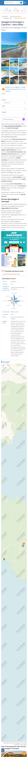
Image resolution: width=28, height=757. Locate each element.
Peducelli (21, 349)
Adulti (3, 106)
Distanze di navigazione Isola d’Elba (11, 274)
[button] (24, 544)
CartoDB (24, 741)
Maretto (15, 354)
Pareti (14, 340)
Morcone (13, 345)
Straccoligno (14, 347)
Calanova (13, 335)
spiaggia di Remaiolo (10, 136)
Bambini (4, 112)
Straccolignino (16, 343)
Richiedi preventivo (8, 119)
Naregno (15, 350)
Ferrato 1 (19, 342)
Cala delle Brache (15, 326)
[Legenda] (3, 371)
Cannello (23, 321)
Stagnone (18, 330)
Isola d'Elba (5, 16)
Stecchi (12, 355)
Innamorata (16, 331)
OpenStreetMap (19, 741)
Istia (23, 336)
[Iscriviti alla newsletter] (3, 750)
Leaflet (12, 741)
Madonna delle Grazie (16, 352)
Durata (4, 100)
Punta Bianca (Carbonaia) (17, 328)
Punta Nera (14, 333)
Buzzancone (14, 336)
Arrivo (3, 93)
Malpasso (18, 338)
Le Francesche (19, 323)
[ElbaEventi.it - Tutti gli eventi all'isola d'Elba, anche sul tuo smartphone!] (14, 241)
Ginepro (18, 324)
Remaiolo (13, 321)
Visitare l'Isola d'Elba (15, 16)
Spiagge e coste (7, 18)
